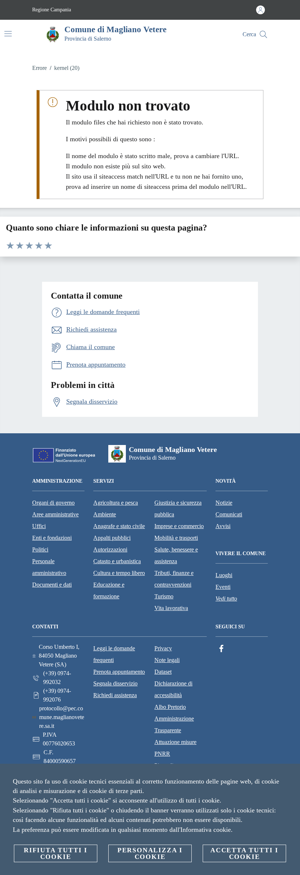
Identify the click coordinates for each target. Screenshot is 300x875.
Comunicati (228, 514)
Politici (40, 549)
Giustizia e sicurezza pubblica (178, 508)
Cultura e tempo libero (119, 573)
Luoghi (223, 575)
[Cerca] (263, 34)
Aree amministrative (55, 514)
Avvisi (222, 526)
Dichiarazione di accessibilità (173, 689)
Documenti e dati (52, 585)
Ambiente (104, 514)
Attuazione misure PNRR (175, 748)
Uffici (39, 526)
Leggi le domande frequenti (114, 654)
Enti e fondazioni (52, 538)
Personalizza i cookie (150, 853)
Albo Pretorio (170, 707)
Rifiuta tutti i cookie (55, 853)
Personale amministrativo (49, 567)
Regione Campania (51, 9)
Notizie (223, 503)
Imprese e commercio (179, 526)
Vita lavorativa (171, 608)
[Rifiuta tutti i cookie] (291, 775)
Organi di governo (53, 503)
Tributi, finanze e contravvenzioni (174, 579)
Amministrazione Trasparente (174, 724)
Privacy (163, 648)
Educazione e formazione (108, 590)
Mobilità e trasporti (176, 538)
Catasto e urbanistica (117, 561)
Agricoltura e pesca (115, 503)
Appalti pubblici (112, 538)
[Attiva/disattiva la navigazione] (8, 33)
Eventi (222, 587)
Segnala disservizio (115, 683)
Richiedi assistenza (115, 695)
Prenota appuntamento (119, 672)
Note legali (167, 660)
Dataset (163, 672)
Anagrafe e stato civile (119, 526)
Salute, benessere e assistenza (176, 555)
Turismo (163, 596)
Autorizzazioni (110, 549)
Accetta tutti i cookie (244, 853)
